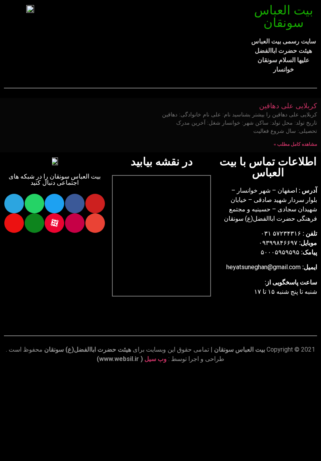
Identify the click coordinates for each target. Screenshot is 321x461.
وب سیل (155, 359)
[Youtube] (95, 203)
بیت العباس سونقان (283, 16)
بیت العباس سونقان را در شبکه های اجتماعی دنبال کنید (55, 179)
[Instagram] (75, 223)
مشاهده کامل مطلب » (295, 144)
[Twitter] (54, 203)
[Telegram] (14, 203)
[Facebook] (75, 203)
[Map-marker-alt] (14, 223)
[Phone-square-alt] (34, 223)
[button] (152, 24)
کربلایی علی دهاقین (288, 106)
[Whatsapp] (34, 203)
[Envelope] (95, 223)
